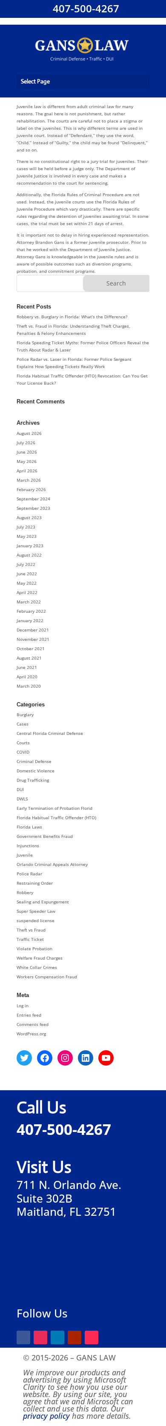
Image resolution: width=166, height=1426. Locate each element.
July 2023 (26, 527)
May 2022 (27, 583)
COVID (23, 752)
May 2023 (27, 536)
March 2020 (29, 686)
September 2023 (33, 508)
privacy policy (46, 1416)
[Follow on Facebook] (23, 1337)
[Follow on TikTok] (91, 1337)
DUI (20, 789)
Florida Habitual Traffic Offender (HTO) (56, 817)
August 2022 (29, 555)
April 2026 (27, 471)
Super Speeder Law (36, 911)
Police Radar (29, 874)
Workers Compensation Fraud (47, 977)
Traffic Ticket (30, 939)
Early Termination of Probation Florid (54, 808)
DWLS (22, 799)
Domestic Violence (35, 771)
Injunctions (28, 846)
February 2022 (31, 611)
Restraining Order (35, 883)
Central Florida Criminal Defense (50, 733)
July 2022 (26, 564)
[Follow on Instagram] (40, 1337)
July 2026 (26, 443)
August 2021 (29, 658)
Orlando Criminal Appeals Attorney (52, 864)
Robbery (25, 892)
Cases (23, 724)
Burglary (25, 714)
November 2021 (33, 639)
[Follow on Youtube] (74, 1337)
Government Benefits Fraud (45, 836)
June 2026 (27, 452)
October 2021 (31, 649)
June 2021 (27, 667)
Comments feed (33, 1024)
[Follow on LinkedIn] (57, 1337)
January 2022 (30, 620)
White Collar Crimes (37, 967)
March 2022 (29, 602)
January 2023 (30, 546)
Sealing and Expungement (43, 902)
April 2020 (27, 677)
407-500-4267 (84, 8)
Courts (23, 743)
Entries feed (29, 1015)
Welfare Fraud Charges (40, 958)
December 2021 (33, 630)
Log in (23, 1006)
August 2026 (29, 433)
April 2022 (27, 592)
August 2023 (29, 517)
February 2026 (31, 489)
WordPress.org (31, 1034)
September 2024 (33, 499)
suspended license (35, 920)
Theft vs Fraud (31, 930)
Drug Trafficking (33, 780)
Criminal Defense (34, 761)
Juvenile (25, 855)
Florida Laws (29, 827)
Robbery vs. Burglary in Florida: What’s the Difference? (72, 317)
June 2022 (27, 574)
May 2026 (27, 461)
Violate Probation (34, 949)
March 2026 (29, 480)
